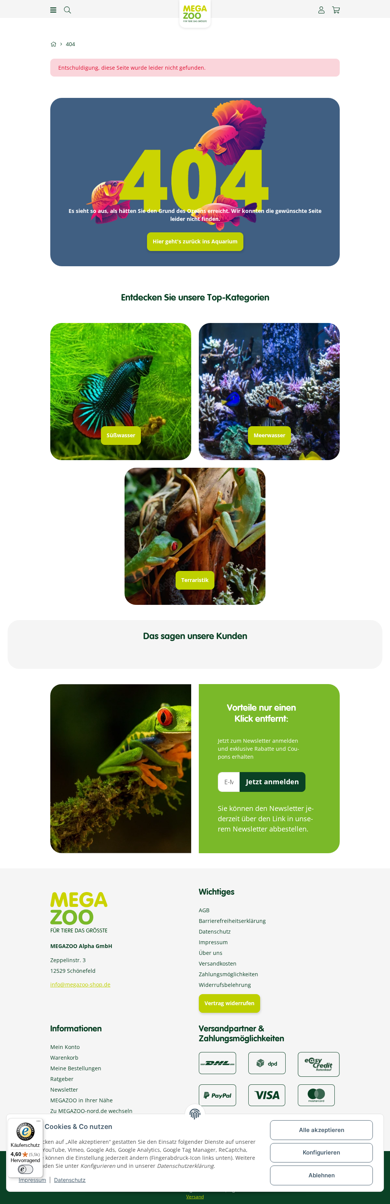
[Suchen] (67, 9)
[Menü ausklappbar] (53, 9)
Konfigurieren (321, 1152)
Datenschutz (70, 1180)
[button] (321, 9)
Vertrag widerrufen (229, 1003)
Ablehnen (321, 1175)
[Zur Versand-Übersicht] (217, 1062)
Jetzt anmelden (272, 781)
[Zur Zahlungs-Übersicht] (319, 1063)
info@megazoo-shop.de (80, 984)
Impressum (32, 1180)
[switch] (25, 1169)
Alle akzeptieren (321, 1130)
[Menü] (38, 1122)
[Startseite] (53, 44)
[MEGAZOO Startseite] (195, 13)
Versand (195, 1196)
